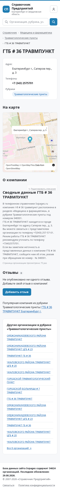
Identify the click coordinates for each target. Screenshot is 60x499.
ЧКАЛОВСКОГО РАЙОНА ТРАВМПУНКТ (28, 372)
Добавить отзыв (16, 292)
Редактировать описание (42, 188)
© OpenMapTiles (27, 165)
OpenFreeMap (12, 165)
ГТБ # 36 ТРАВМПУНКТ (19, 398)
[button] (30, 139)
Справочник (10, 32)
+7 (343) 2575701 (22, 83)
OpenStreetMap (13, 168)
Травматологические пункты (21, 37)
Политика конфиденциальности (36, 485)
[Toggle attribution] (54, 165)
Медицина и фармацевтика (36, 32)
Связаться (8, 485)
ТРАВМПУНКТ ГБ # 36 (19, 355)
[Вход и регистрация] (53, 9)
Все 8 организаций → (19, 448)
